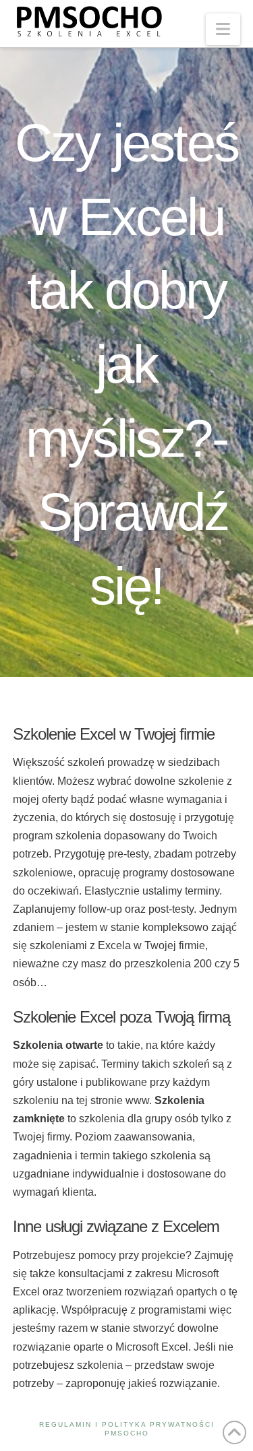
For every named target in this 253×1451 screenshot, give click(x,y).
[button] (223, 29)
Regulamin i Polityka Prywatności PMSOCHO (127, 1429)
